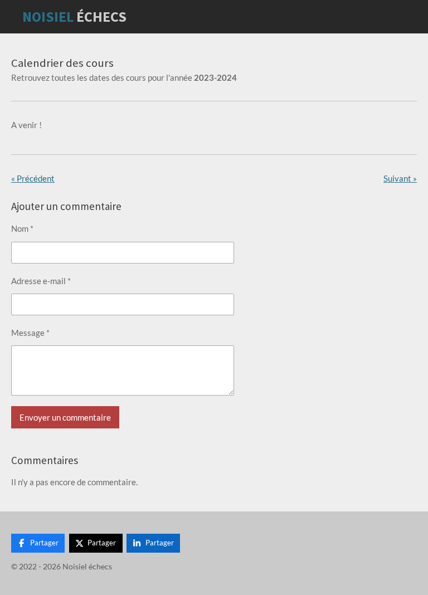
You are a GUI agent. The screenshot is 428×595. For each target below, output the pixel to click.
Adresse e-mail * (41, 281)
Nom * (22, 228)
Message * (30, 333)
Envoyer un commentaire (65, 417)
